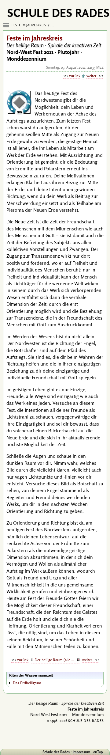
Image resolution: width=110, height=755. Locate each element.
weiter (91, 75)
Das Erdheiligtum (27, 682)
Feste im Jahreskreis (29, 25)
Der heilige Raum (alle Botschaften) (57, 659)
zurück (75, 75)
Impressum (82, 751)
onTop (98, 751)
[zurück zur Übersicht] (83, 76)
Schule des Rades (56, 751)
